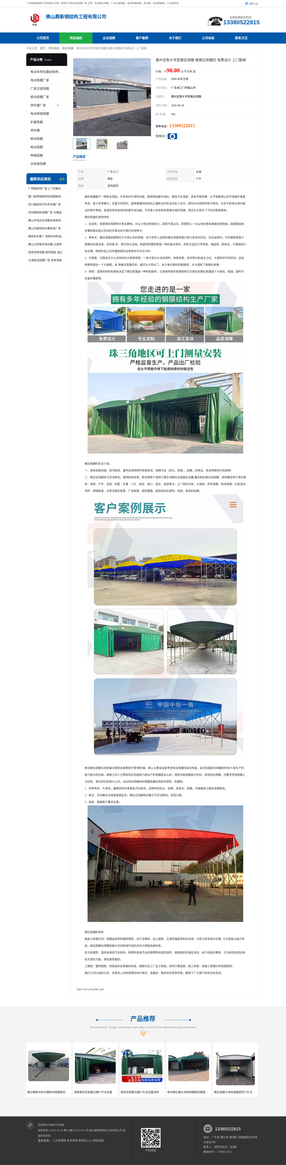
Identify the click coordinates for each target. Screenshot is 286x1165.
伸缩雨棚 (36, 155)
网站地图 (98, 1140)
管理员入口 (85, 1140)
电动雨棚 (36, 147)
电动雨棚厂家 (39, 80)
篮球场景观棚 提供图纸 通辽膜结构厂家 (46, 252)
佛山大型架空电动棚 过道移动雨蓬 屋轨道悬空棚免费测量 (46, 244)
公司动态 (208, 38)
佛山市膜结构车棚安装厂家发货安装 (46, 228)
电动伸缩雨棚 (39, 113)
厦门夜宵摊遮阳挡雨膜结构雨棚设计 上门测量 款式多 (46, 196)
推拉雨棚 (67, 48)
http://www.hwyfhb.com (90, 989)
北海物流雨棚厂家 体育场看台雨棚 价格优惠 (46, 260)
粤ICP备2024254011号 (76, 1130)
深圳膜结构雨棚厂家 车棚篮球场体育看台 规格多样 (46, 212)
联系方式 (241, 38)
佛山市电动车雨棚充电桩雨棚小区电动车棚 (46, 220)
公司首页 (43, 38)
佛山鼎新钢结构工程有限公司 (105, 1130)
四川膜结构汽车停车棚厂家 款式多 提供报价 (46, 204)
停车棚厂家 (38, 105)
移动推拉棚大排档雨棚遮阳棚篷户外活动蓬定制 (149, 1092)
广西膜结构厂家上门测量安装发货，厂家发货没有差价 (46, 188)
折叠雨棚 (36, 122)
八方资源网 (59, 1140)
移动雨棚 (36, 138)
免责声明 (72, 1140)
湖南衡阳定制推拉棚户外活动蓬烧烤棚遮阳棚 (54, 1092)
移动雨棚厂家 (39, 97)
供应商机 (76, 38)
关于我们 (175, 38)
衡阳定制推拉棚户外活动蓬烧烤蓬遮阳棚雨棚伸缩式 (105, 1092)
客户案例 (142, 38)
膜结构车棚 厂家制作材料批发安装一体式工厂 (46, 236)
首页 (42, 48)
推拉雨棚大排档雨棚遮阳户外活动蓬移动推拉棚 (196, 1092)
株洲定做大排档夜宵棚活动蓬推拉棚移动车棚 (241, 1092)
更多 (62, 179)
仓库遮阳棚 (38, 163)
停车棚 (35, 130)
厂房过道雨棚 (39, 88)
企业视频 (109, 38)
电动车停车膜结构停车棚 (47, 72)
